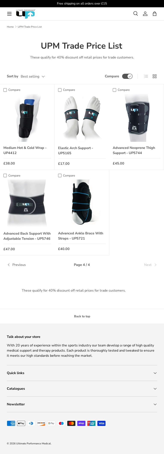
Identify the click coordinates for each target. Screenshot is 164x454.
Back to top (82, 316)
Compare (112, 76)
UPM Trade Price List (30, 26)
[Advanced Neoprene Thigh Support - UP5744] (136, 118)
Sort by (12, 76)
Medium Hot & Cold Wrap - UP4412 (25, 150)
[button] (154, 13)
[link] (132, 264)
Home (10, 26)
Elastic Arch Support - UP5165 (75, 151)
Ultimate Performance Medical (33, 443)
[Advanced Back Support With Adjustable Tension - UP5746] (27, 204)
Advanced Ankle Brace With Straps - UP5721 (80, 236)
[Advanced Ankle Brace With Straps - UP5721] (82, 203)
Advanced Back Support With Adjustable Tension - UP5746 (27, 236)
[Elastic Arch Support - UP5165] (82, 118)
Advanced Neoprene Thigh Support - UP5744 (134, 150)
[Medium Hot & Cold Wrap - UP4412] (27, 118)
